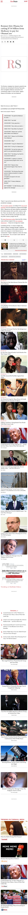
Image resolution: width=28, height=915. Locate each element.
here (8, 236)
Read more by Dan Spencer (21, 250)
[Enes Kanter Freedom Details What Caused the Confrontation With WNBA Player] (14, 728)
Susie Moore (14, 766)
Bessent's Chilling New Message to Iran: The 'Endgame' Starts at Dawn (11, 556)
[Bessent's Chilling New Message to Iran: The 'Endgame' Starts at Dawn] (14, 546)
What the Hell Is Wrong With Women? (11, 837)
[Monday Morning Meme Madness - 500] (14, 850)
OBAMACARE (4, 256)
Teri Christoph (4, 447)
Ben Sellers (3, 470)
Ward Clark (14, 715)
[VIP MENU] (25, 1)
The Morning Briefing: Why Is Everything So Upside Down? (13, 906)
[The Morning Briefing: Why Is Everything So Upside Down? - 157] (14, 897)
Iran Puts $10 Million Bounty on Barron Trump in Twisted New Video (14, 712)
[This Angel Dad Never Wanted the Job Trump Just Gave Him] (14, 651)
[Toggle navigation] (2, 1)
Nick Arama (3, 536)
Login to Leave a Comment (14, 576)
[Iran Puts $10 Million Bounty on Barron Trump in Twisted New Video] (14, 702)
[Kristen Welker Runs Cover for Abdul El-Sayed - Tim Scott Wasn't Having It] (14, 502)
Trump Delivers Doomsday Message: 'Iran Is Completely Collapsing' (14, 687)
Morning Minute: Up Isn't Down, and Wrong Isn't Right (14, 763)
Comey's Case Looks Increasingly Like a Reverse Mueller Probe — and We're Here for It (12, 467)
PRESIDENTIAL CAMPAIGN (14, 256)
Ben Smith (3, 514)
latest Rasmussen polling (9, 219)
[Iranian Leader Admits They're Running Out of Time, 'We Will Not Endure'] (14, 524)
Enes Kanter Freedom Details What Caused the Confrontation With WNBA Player (14, 738)
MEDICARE (15, 253)
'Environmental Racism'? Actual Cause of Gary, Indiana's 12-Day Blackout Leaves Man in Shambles (13, 489)
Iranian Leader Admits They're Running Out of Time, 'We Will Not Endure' (14, 534)
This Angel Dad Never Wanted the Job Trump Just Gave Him (14, 661)
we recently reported (7, 205)
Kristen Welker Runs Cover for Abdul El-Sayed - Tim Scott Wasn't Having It (13, 511)
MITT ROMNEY (23, 253)
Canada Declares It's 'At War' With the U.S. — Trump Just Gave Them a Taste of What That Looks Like (14, 445)
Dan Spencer (5, 35)
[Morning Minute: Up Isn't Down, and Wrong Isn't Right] (14, 753)
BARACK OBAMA (7, 253)
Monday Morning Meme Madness (10, 859)
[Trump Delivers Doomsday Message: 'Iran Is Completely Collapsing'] (14, 677)
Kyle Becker (3, 492)
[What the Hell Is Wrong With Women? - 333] (14, 828)
